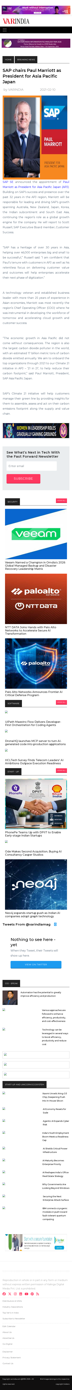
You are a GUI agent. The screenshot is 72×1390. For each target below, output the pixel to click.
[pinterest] (33, 1294)
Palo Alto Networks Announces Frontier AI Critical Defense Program (33, 693)
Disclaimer (8, 1351)
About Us (7, 1332)
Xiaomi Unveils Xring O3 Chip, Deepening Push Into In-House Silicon (54, 1097)
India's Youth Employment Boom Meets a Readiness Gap (55, 1136)
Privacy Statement (12, 1357)
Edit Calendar (9, 1326)
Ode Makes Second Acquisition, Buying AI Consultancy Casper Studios (33, 853)
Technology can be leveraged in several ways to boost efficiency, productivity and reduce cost (55, 1036)
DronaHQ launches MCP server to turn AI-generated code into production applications (35, 742)
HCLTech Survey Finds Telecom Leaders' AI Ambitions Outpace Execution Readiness (34, 762)
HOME (8, 59)
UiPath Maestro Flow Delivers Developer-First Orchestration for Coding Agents (33, 723)
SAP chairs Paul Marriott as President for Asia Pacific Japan (32, 76)
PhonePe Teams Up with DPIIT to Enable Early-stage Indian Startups (33, 834)
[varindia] (38, 1294)
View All (61, 500)
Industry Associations (13, 1307)
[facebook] (5, 1294)
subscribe (23, 478)
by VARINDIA (13, 90)
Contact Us (8, 1363)
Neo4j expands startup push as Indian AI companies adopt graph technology (32, 914)
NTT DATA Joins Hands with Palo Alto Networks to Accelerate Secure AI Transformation (30, 630)
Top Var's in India (11, 1312)
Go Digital (7, 1344)
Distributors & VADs (12, 1301)
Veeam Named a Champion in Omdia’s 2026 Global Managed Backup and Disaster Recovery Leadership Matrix (35, 565)
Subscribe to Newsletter (14, 1318)
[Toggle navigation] (4, 30)
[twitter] (10, 1294)
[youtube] (27, 1294)
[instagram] (16, 1294)
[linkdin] (21, 1294)
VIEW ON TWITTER (36, 964)
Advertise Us (8, 1338)
